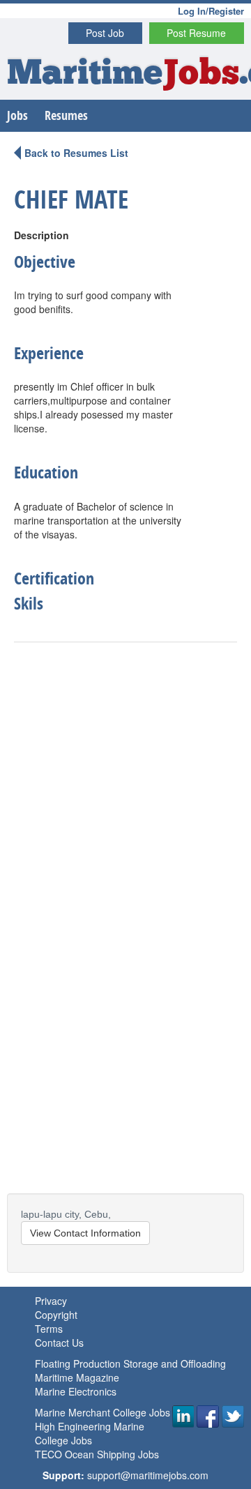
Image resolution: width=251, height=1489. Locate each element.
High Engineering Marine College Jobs (89, 1433)
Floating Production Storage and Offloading (130, 1363)
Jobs (17, 115)
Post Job (105, 33)
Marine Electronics (75, 1391)
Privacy (51, 1301)
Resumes (66, 115)
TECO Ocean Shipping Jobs (97, 1454)
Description (41, 235)
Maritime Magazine (77, 1377)
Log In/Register (211, 10)
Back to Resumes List (76, 153)
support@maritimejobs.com (147, 1475)
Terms (49, 1329)
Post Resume (196, 33)
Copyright (56, 1315)
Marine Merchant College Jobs (102, 1412)
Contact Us (59, 1343)
